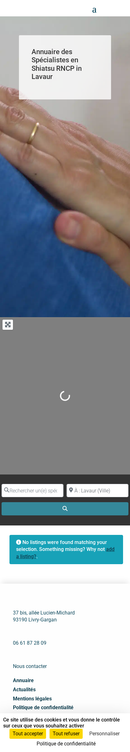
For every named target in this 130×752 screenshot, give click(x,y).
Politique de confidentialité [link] (66, 744)
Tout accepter (28, 734)
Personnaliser (104, 734)
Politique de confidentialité (43, 707)
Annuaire (23, 680)
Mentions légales (32, 699)
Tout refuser (66, 734)
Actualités (24, 690)
